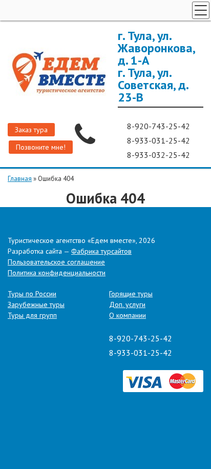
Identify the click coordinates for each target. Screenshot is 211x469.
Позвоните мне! (41, 147)
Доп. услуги (127, 304)
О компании (127, 315)
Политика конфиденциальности (57, 272)
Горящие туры (131, 293)
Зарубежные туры (36, 304)
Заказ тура (31, 129)
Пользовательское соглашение (56, 262)
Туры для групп (32, 315)
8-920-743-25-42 (159, 126)
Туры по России (32, 293)
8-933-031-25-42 (159, 140)
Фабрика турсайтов (101, 251)
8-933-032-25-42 (159, 155)
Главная (20, 178)
